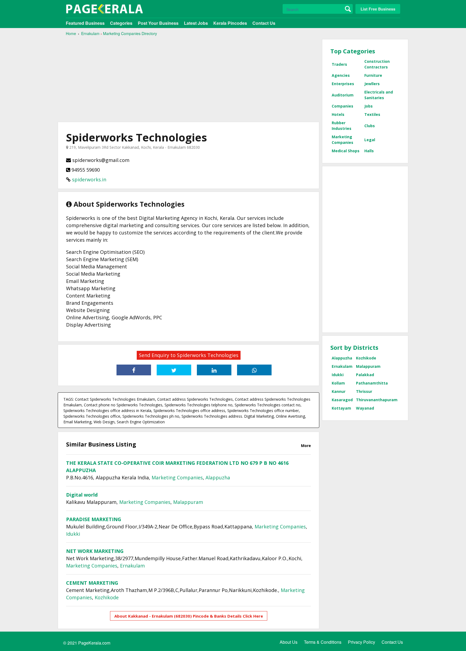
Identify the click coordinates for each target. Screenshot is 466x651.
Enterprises (343, 83)
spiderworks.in (89, 179)
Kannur (338, 391)
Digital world (82, 494)
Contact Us (263, 23)
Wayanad (365, 408)
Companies (342, 106)
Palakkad (365, 374)
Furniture (373, 75)
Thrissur (364, 391)
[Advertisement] (188, 77)
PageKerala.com (94, 643)
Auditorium (343, 95)
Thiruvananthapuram (377, 399)
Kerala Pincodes (230, 23)
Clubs (369, 125)
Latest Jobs (196, 23)
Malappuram (188, 502)
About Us (288, 642)
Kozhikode (107, 597)
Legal (369, 139)
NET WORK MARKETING (95, 551)
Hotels (338, 114)
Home (71, 33)
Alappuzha (217, 477)
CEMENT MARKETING (92, 583)
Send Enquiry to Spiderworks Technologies (188, 355)
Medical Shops (345, 150)
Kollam (338, 383)
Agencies (341, 75)
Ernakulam (90, 33)
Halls (369, 150)
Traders (339, 64)
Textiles (372, 114)
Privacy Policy (361, 642)
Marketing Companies (177, 477)
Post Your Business (158, 23)
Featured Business (85, 23)
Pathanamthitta (372, 383)
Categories (121, 23)
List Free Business (378, 9)
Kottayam (341, 408)
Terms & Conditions (322, 642)
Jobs (368, 106)
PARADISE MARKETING (93, 519)
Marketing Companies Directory (130, 33)
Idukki (73, 534)
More (306, 445)
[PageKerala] (104, 9)
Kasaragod (342, 399)
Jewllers (372, 83)
